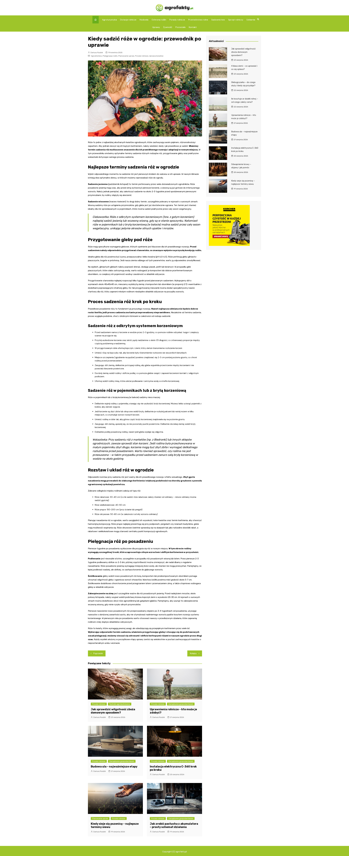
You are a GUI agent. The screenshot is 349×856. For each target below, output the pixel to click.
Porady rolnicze (177, 19)
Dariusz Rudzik (97, 52)
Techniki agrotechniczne (119, 704)
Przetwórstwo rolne (198, 19)
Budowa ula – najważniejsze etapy (114, 766)
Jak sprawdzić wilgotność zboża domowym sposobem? (113, 711)
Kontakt (193, 27)
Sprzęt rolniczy (235, 19)
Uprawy (156, 27)
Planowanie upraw (126, 56)
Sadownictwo (218, 19)
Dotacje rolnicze (128, 19)
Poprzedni (98, 653)
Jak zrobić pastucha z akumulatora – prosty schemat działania (174, 825)
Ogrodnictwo (96, 56)
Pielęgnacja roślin (110, 56)
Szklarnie (250, 19)
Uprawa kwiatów (156, 56)
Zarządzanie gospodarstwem (180, 704)
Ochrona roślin (159, 19)
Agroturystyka (109, 19)
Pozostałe (180, 27)
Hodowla (144, 19)
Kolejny (193, 653)
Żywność (167, 27)
